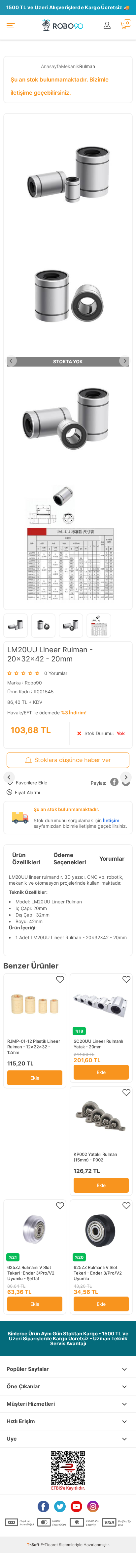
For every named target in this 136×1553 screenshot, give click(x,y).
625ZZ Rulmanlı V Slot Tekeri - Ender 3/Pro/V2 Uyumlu (98, 1273)
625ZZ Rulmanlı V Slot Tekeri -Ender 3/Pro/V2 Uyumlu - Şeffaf (30, 1273)
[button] (114, 783)
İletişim (111, 820)
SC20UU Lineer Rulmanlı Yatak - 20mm (98, 1044)
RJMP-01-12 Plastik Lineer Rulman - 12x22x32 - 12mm (33, 1047)
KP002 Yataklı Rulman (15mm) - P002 (95, 1157)
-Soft (34, 1544)
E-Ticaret (49, 1544)
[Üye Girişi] (108, 25)
